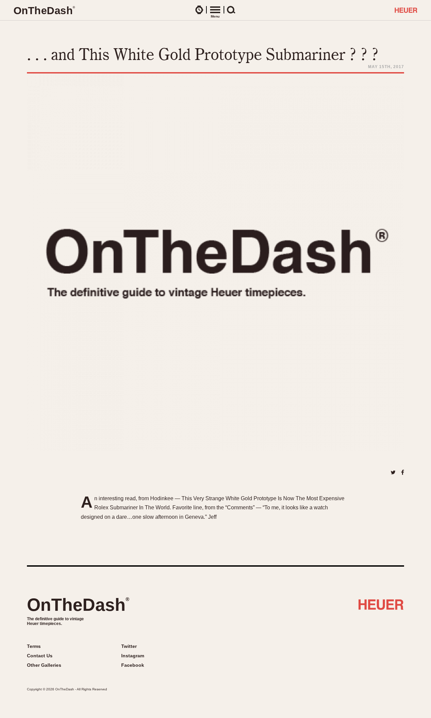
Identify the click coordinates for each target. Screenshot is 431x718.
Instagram (132, 655)
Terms (34, 646)
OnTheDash (78, 605)
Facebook (132, 665)
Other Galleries (44, 665)
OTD (44, 11)
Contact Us (40, 655)
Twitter (129, 646)
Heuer (381, 607)
